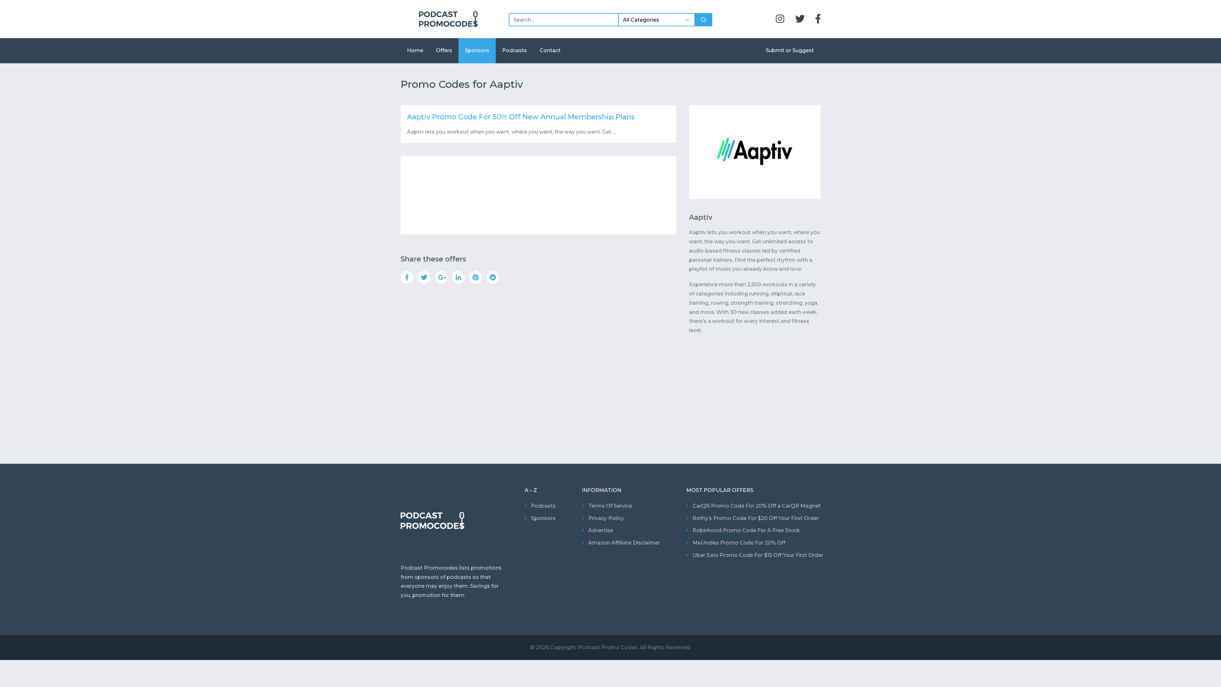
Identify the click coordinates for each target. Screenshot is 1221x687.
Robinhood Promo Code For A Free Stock (746, 530)
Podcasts (514, 50)
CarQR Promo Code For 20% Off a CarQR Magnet (757, 506)
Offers (444, 50)
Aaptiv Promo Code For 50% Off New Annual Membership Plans (521, 117)
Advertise (600, 530)
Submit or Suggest (790, 50)
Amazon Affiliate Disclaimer (624, 543)
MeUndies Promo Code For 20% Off (739, 543)
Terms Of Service (610, 506)
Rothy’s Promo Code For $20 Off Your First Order (756, 518)
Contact (550, 50)
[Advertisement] (538, 195)
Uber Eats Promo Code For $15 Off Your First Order (758, 555)
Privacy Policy (606, 518)
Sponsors (477, 50)
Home (415, 50)
